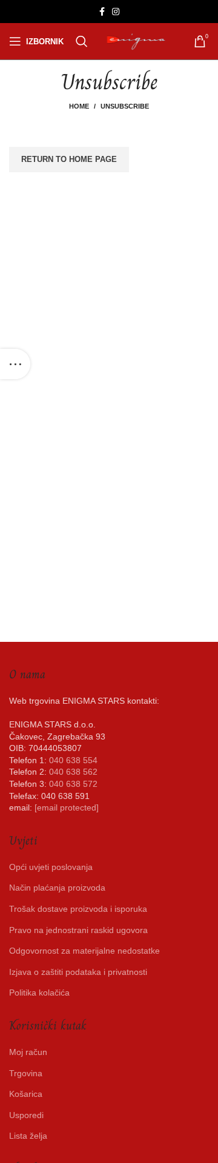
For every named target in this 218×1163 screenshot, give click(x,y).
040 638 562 (73, 772)
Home (79, 106)
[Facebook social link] (102, 11)
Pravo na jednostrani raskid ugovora (78, 930)
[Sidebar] (15, 364)
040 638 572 (73, 784)
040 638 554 (73, 760)
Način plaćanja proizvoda (57, 887)
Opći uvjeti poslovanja (51, 867)
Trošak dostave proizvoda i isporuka (78, 909)
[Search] (82, 41)
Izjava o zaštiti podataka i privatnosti (78, 972)
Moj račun (28, 1052)
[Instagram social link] (115, 11)
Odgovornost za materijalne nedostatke (84, 951)
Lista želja (28, 1136)
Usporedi (26, 1115)
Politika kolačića (39, 992)
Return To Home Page (69, 159)
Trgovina (25, 1073)
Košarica (25, 1094)
